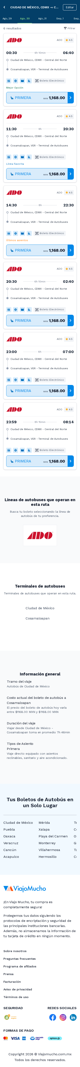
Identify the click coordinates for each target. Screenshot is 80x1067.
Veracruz (10, 843)
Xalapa (44, 829)
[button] (40, 69)
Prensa (8, 974)
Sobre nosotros (14, 951)
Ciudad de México (18, 823)
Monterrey (47, 843)
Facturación (12, 981)
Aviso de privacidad (17, 989)
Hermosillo (48, 857)
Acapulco (11, 857)
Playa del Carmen (53, 836)
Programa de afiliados (19, 966)
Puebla (9, 829)
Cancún (9, 850)
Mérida (44, 823)
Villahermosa (49, 850)
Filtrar (71, 28)
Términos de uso (16, 997)
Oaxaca (9, 836)
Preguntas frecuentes (19, 958)
